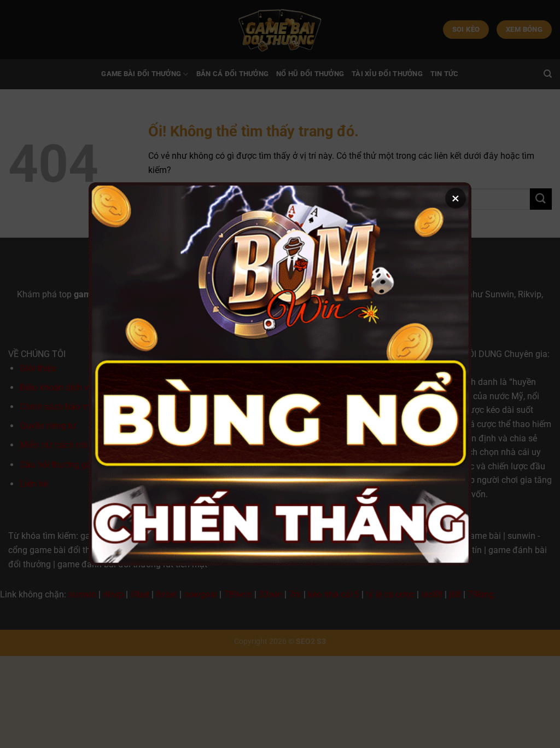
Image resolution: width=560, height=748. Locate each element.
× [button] (455, 198)
